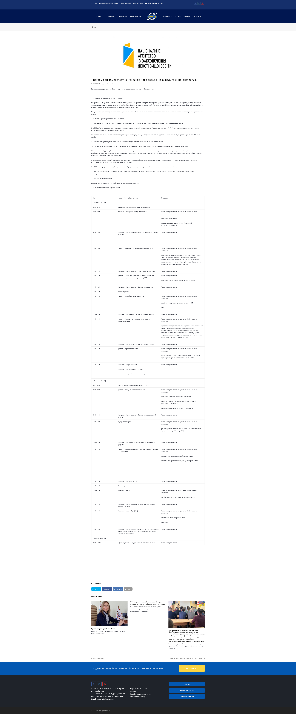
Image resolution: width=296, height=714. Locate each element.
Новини (133, 691)
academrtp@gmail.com (155, 3)
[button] (96, 589)
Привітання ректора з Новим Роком (103, 629)
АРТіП (93, 710)
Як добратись (192, 668)
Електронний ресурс (138, 697)
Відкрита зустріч (98, 658)
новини (116, 84)
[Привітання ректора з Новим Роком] (109, 613)
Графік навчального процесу (141, 694)
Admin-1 (107, 84)
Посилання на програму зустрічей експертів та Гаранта (184, 658)
